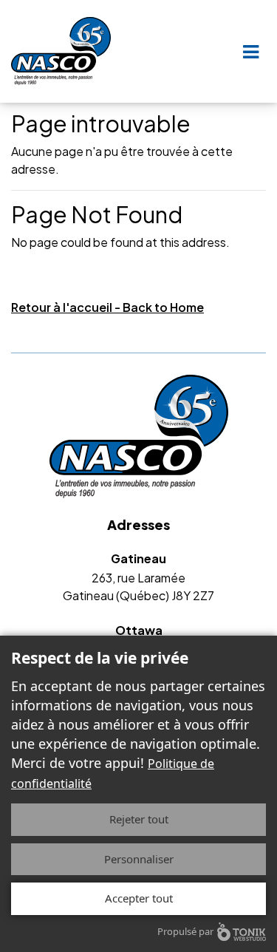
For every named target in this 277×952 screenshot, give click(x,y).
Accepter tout (139, 898)
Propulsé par (185, 931)
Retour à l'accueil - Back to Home (107, 307)
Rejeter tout (138, 819)
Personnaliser (139, 858)
